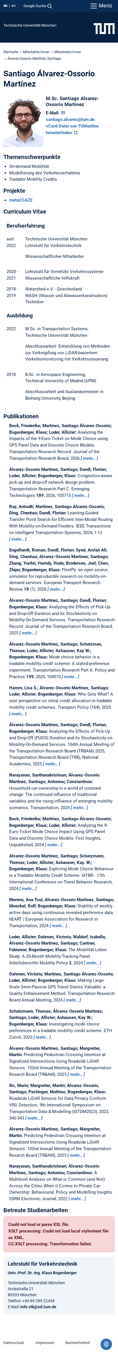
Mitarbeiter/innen (36, 52)
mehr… (89, 458)
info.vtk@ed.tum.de (38, 1307)
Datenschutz (13, 1343)
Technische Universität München (29, 25)
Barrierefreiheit (78, 1343)
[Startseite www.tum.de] (104, 28)
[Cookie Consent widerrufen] (106, 1344)
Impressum (45, 1343)
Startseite (10, 52)
